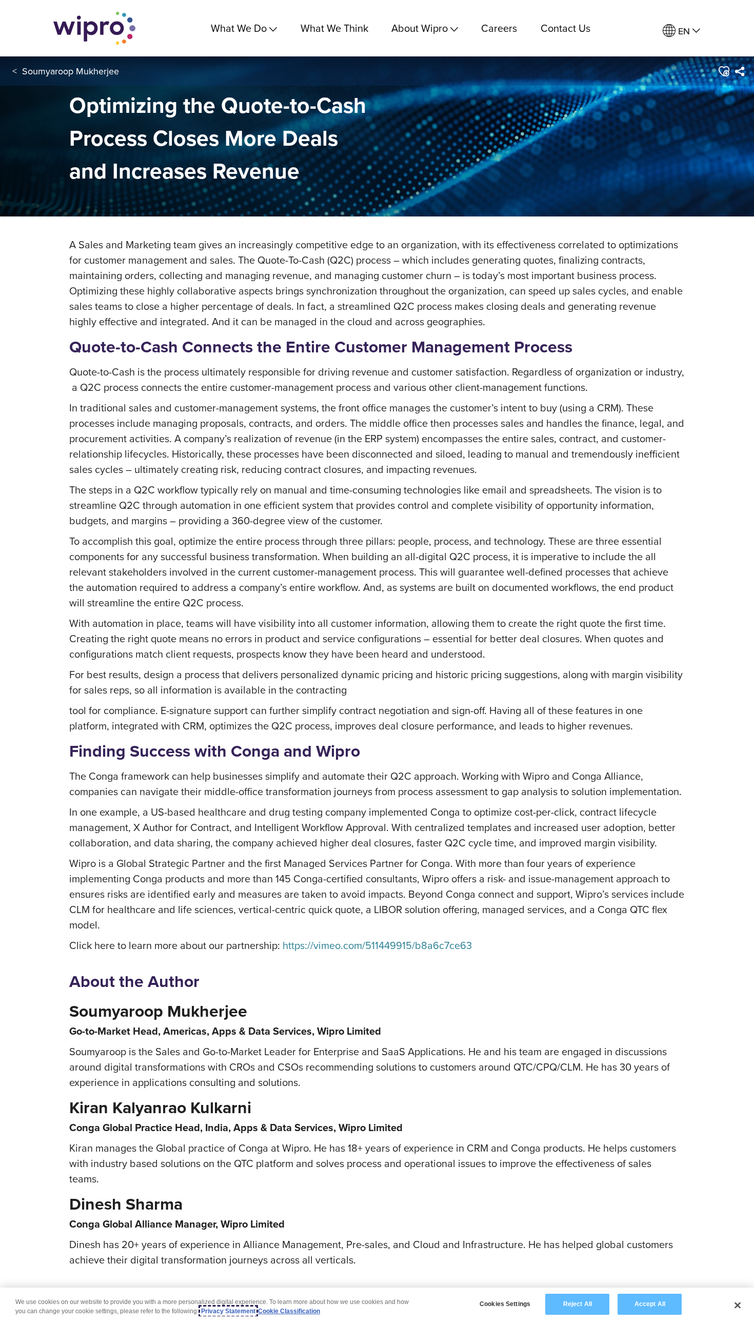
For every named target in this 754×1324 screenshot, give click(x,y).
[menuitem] (681, 31)
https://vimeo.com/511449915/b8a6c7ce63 (377, 945)
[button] (723, 71)
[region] (377, 1306)
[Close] (737, 1305)
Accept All (649, 1304)
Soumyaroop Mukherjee (70, 71)
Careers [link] (499, 28)
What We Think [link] (334, 28)
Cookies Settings (505, 1304)
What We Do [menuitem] (239, 28)
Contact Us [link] (565, 28)
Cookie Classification (289, 1311)
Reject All (577, 1304)
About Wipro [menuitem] (419, 28)
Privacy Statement (228, 1311)
